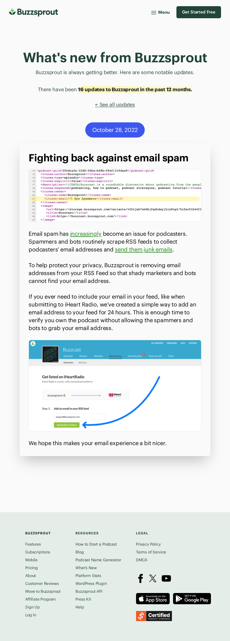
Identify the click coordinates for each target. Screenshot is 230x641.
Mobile (31, 559)
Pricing (31, 567)
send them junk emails (144, 249)
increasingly (86, 233)
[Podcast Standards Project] (154, 616)
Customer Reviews (42, 583)
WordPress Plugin (91, 583)
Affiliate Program (40, 599)
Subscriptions (37, 552)
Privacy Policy (148, 544)
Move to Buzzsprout (43, 591)
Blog (79, 552)
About (30, 575)
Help (79, 607)
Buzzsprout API (88, 591)
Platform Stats (88, 575)
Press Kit (83, 599)
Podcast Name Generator (98, 559)
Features (33, 544)
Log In (30, 614)
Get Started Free (198, 12)
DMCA (141, 559)
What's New (85, 567)
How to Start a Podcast (96, 544)
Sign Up (32, 607)
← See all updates (115, 104)
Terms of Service (151, 552)
